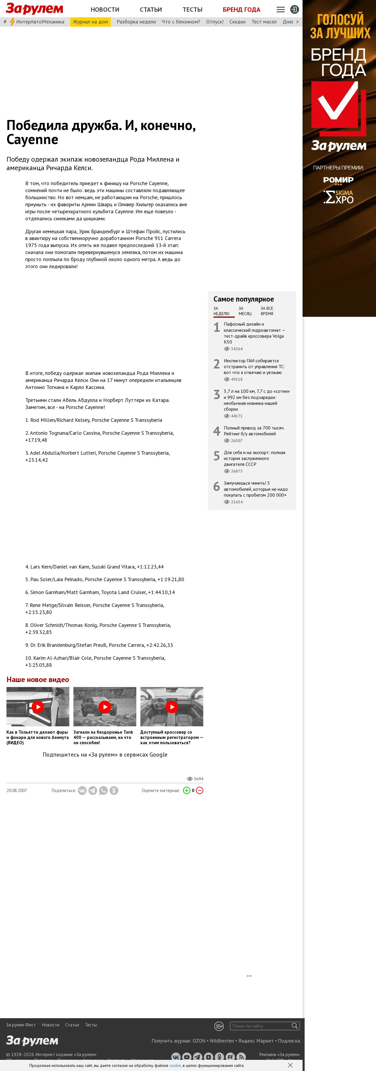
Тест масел (264, 21)
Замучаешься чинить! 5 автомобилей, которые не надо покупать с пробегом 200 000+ (256, 489)
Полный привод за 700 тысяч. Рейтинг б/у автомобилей (254, 430)
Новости (105, 9)
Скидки (237, 21)
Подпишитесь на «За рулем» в (105, 754)
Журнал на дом (90, 21)
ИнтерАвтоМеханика (40, 21)
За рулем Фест (21, 1025)
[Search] (295, 1026)
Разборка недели (136, 21)
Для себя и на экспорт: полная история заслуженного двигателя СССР (254, 458)
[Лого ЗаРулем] (34, 9)
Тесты (192, 9)
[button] (291, 1066)
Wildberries (222, 1041)
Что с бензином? (181, 21)
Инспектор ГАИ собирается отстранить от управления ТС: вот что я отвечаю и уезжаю (254, 366)
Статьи (151, 9)
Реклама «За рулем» (279, 1054)
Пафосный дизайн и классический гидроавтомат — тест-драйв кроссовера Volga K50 (255, 333)
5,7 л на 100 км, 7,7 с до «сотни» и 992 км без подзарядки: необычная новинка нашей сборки (257, 400)
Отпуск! (215, 21)
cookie (175, 1065)
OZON (199, 1041)
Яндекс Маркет (256, 1041)
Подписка (289, 1041)
